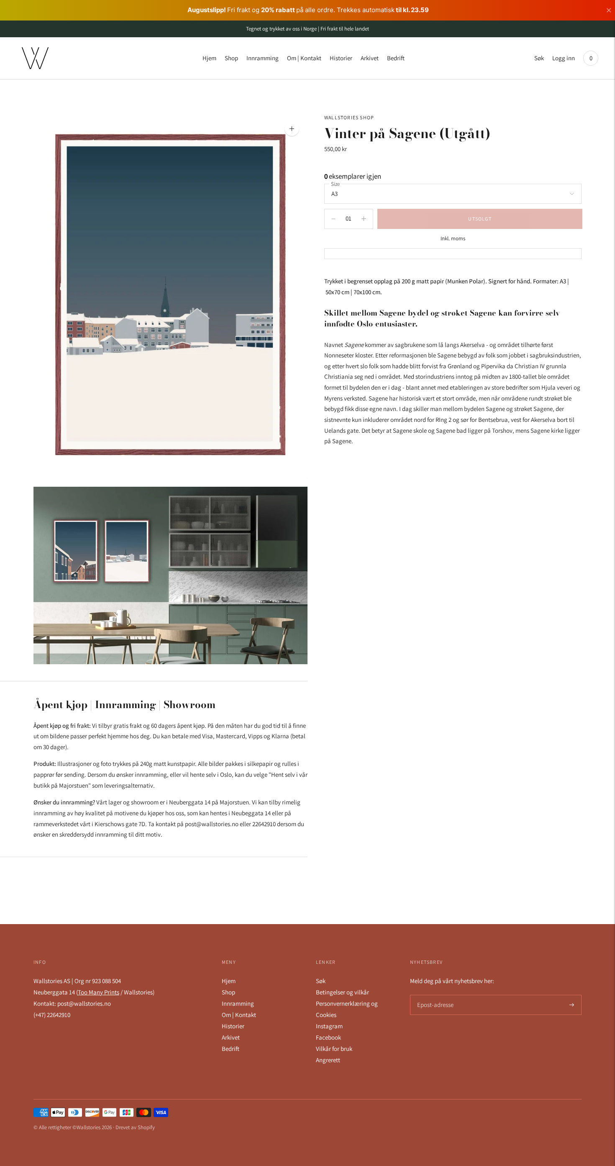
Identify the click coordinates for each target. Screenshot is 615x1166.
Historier (341, 58)
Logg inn (563, 58)
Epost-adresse (433, 995)
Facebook (328, 1037)
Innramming (262, 58)
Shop (231, 58)
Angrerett (328, 1060)
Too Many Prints (98, 992)
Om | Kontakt (304, 58)
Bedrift (396, 58)
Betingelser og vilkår (342, 992)
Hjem (209, 58)
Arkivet (370, 58)
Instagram (329, 1026)
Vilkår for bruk (334, 1049)
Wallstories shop (349, 117)
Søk (539, 58)
